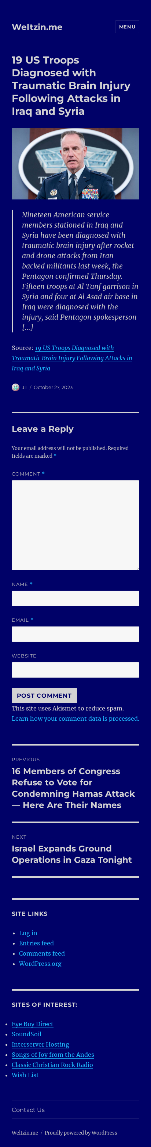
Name (22, 584)
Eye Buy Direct (33, 1024)
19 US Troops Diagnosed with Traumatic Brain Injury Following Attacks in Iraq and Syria (72, 358)
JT (24, 387)
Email (23, 620)
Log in (28, 933)
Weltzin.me (37, 27)
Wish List (25, 1075)
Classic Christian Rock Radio (52, 1064)
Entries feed (36, 943)
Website (24, 656)
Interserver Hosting (40, 1044)
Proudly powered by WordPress (81, 1133)
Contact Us (28, 1109)
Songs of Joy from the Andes (53, 1054)
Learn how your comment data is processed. (75, 718)
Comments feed (42, 953)
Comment (28, 474)
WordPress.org (40, 963)
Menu (127, 27)
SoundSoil (26, 1034)
